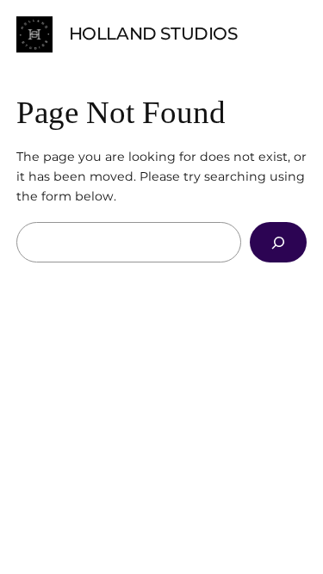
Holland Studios (153, 33)
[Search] (278, 242)
